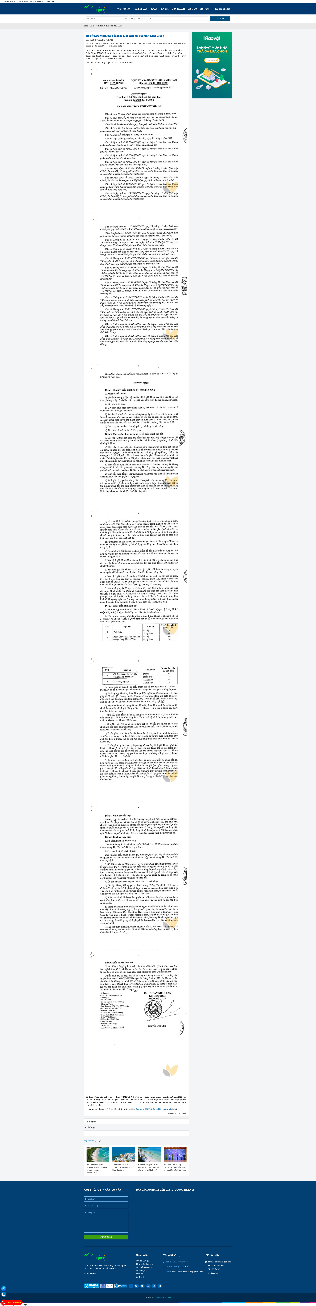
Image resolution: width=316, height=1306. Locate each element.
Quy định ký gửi (142, 1261)
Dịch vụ (192, 9)
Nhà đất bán (140, 9)
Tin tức (204, 9)
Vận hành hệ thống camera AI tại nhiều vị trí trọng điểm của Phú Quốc (175, 1167)
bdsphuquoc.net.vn (164, 1298)
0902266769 (183, 1261)
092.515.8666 (185, 1266)
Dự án (154, 9)
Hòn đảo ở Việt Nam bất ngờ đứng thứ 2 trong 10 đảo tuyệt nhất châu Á (148, 1167)
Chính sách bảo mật (144, 1264)
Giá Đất (164, 9)
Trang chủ (123, 9)
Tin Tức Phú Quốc (114, 25)
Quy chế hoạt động (144, 1267)
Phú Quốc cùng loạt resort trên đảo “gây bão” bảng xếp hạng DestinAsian (97, 1168)
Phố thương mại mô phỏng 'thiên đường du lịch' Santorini (122, 1167)
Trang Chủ (89, 25)
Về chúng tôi (141, 1270)
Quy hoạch (178, 9)
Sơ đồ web (140, 1277)
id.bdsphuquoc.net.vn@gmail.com (188, 1271)
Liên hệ (139, 1273)
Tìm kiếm (220, 18)
